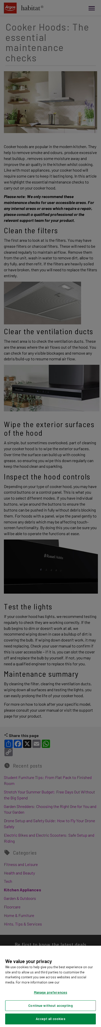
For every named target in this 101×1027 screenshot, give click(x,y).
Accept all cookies (50, 1019)
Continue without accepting (50, 1005)
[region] (50, 986)
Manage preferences (50, 992)
